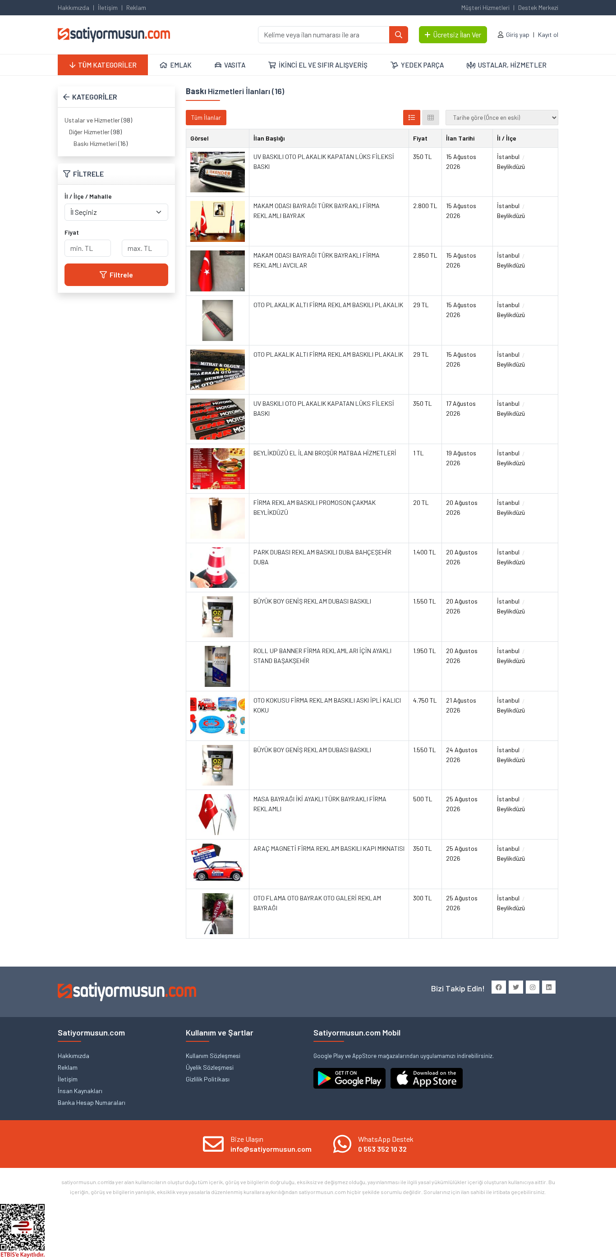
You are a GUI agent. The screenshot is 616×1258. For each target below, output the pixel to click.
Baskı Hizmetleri (95, 143)
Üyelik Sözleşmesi (210, 1067)
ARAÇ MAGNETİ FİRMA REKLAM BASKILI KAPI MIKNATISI (329, 848)
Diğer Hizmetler (89, 132)
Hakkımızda (73, 7)
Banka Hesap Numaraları (91, 1102)
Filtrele (121, 274)
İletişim (108, 7)
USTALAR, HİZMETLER (512, 65)
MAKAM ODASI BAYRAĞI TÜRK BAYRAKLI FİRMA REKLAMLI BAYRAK (316, 210)
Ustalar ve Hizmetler (92, 120)
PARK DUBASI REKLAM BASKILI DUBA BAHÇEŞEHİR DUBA (322, 557)
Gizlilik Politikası (208, 1079)
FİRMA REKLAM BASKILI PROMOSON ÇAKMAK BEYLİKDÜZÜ (314, 507)
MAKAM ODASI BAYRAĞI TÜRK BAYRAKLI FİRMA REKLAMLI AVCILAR (316, 260)
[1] (398, 34)
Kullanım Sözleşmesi (213, 1055)
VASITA (234, 65)
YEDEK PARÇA (422, 65)
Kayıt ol (548, 34)
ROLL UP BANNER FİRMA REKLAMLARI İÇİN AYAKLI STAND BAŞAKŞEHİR (322, 655)
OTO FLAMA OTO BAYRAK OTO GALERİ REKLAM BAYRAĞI (317, 903)
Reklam (136, 7)
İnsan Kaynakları (80, 1091)
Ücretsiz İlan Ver (457, 34)
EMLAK (181, 65)
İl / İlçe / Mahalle (88, 196)
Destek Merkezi (538, 7)
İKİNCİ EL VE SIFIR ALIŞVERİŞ (323, 65)
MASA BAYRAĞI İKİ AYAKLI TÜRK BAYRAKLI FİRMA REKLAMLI (319, 804)
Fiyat (71, 232)
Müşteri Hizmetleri (485, 7)
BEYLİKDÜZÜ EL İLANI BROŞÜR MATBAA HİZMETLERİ (324, 453)
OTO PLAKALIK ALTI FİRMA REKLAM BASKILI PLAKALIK (328, 305)
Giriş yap (517, 34)
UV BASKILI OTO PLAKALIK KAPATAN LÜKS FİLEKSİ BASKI (323, 161)
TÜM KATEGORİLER (107, 65)
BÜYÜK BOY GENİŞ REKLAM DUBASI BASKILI (312, 601)
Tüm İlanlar (206, 117)
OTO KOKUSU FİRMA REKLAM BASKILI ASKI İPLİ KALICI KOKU (327, 705)
